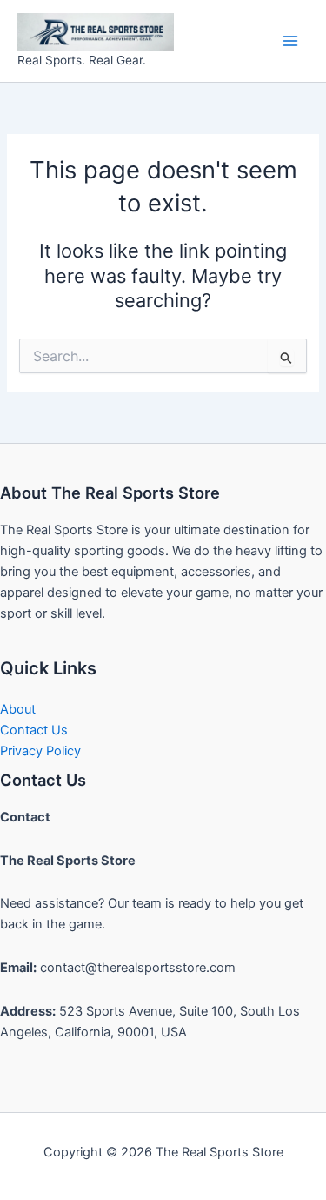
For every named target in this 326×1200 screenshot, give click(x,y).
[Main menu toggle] (290, 41)
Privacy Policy (40, 751)
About (18, 709)
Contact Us (34, 730)
